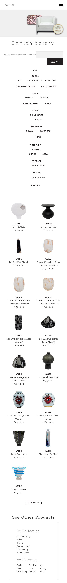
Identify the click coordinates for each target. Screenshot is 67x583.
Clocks (44, 98)
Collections (21, 54)
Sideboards (38, 165)
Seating (36, 150)
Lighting (32, 571)
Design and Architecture (42, 80)
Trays (38, 137)
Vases (48, 103)
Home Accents (30, 103)
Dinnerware (36, 115)
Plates (38, 120)
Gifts (31, 568)
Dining (35, 110)
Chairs (32, 154)
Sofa (45, 154)
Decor (35, 93)
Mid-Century (22, 549)
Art (35, 70)
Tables (37, 173)
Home (6, 54)
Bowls (30, 131)
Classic (20, 543)
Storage (36, 161)
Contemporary (23, 546)
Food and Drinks (26, 86)
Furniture (35, 145)
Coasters (45, 131)
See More (33, 503)
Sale (42, 571)
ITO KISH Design (24, 536)
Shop (13, 54)
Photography (48, 86)
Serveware (37, 126)
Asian (19, 540)
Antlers (29, 98)
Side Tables (38, 177)
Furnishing (22, 571)
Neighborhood (23, 553)
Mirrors (35, 185)
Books (35, 76)
